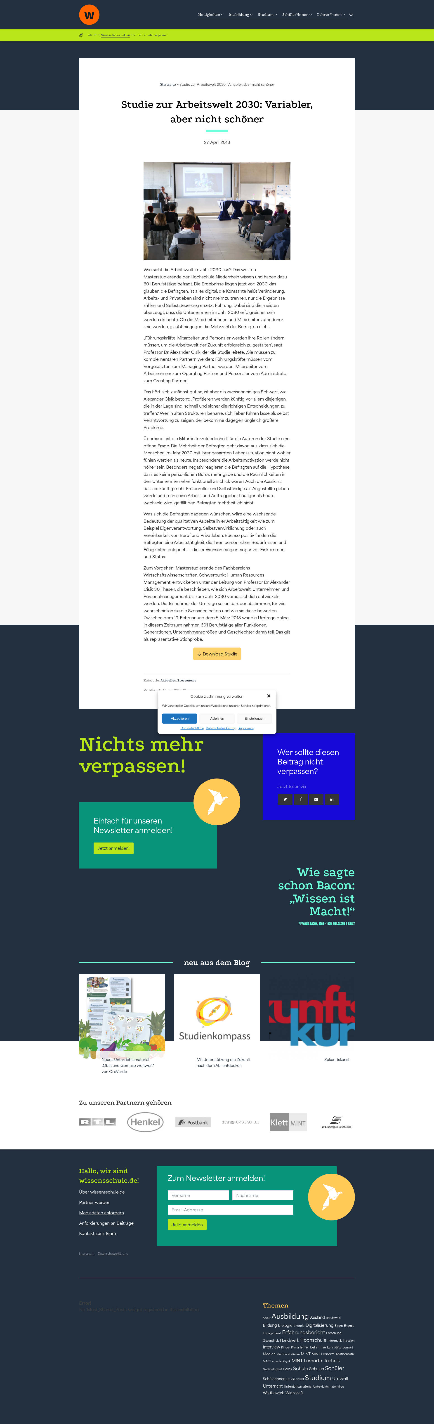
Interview (271, 1347)
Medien (269, 1354)
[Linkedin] (332, 799)
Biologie (285, 1325)
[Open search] (351, 14)
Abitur (266, 1318)
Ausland (317, 1317)
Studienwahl (295, 1379)
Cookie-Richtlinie (192, 728)
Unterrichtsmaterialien (328, 1386)
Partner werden (94, 1202)
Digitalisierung (320, 1325)
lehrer (304, 1347)
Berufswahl (333, 1318)
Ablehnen (217, 718)
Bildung (270, 1325)
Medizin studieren (288, 1354)
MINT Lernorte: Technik (316, 1360)
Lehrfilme (318, 1347)
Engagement (272, 1333)
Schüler (334, 1368)
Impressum (246, 728)
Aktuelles (168, 680)
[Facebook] (301, 799)
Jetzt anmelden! (113, 848)
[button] (269, 696)
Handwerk (289, 1340)
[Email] (316, 799)
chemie (299, 1325)
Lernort (348, 1347)
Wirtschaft (294, 1393)
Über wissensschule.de (102, 1191)
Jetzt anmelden (187, 1224)
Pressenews (186, 680)
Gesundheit (271, 1340)
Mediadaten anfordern (101, 1212)
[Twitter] (285, 799)
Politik (287, 1369)
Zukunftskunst (336, 1059)
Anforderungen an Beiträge (106, 1223)
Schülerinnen (274, 1379)
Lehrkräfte (334, 1347)
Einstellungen (254, 718)
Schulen (316, 1369)
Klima (295, 1347)
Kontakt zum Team (97, 1233)
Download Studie (220, 653)
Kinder (285, 1347)
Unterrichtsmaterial (298, 1386)
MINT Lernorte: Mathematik (333, 1354)
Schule (300, 1368)
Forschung (334, 1333)
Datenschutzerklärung (221, 728)
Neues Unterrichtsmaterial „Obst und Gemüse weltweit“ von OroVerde (128, 1065)
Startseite (168, 84)
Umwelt (340, 1378)
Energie (349, 1325)
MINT (306, 1354)
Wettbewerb (273, 1393)
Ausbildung (290, 1316)
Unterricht (273, 1386)
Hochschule (313, 1340)
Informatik (335, 1340)
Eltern (339, 1325)
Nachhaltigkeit (272, 1369)
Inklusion (349, 1340)
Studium (318, 1377)
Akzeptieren (180, 718)
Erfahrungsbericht (303, 1332)
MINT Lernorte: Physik (276, 1361)
